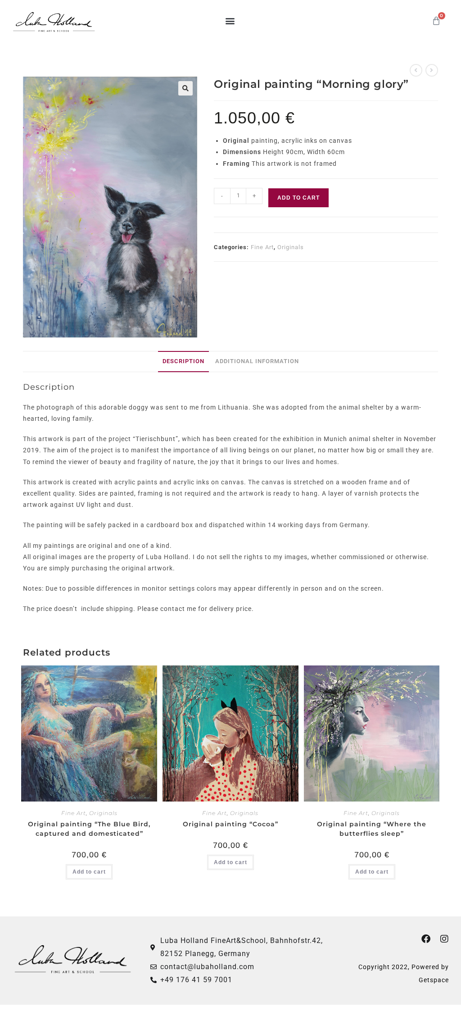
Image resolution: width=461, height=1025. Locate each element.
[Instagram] (444, 938)
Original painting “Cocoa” (230, 824)
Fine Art (262, 247)
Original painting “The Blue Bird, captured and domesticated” (89, 829)
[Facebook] (425, 938)
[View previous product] (416, 70)
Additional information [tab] (257, 361)
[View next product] (431, 70)
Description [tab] (183, 361)
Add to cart (298, 198)
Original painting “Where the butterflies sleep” (371, 829)
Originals (290, 247)
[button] (230, 20)
